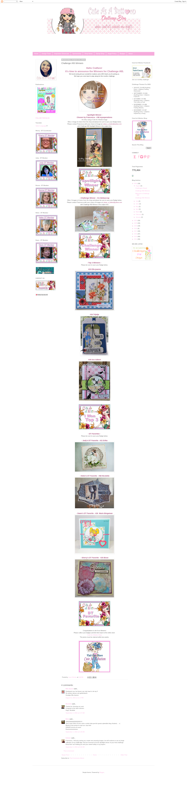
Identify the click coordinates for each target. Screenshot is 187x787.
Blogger (101, 772)
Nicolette (69, 704)
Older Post (124, 755)
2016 (136, 234)
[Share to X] (92, 677)
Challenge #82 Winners (142, 198)
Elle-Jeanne (69, 688)
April (137, 209)
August (138, 186)
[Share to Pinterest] (96, 677)
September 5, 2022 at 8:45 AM (75, 747)
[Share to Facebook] (94, 677)
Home (36, 53)
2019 (136, 226)
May (137, 206)
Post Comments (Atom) (77, 758)
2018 (136, 228)
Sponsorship (76, 53)
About (130, 53)
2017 (136, 231)
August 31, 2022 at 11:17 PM (74, 698)
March (138, 212)
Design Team (46, 53)
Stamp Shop (100, 53)
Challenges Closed (141, 188)
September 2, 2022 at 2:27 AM (75, 713)
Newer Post (65, 755)
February (139, 214)
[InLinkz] (133, 175)
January (138, 217)
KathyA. (68, 738)
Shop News (88, 53)
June (137, 204)
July (137, 201)
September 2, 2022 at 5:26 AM (75, 732)
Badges (122, 53)
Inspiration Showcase (61, 53)
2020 (136, 223)
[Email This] (88, 677)
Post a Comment (69, 751)
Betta (67, 719)
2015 (136, 236)
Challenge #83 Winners (142, 191)
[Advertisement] (46, 328)
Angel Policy (112, 53)
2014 (136, 239)
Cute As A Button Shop (94, 635)
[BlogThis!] (90, 677)
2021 (136, 220)
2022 (136, 183)
